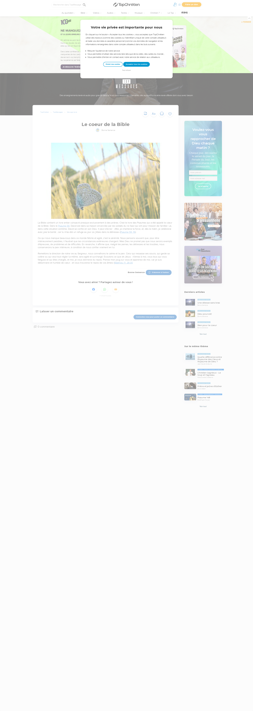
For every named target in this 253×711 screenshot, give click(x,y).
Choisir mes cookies (113, 64)
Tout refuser (126, 70)
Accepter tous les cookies (136, 64)
